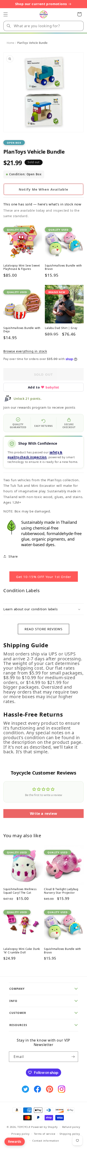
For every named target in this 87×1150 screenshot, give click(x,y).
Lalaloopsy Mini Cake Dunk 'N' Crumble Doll (21, 950)
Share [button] (13, 556)
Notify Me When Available (43, 189)
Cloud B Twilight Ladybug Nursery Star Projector (61, 890)
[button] (5, 14)
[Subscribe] (73, 1056)
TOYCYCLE (24, 1127)
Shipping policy (70, 1133)
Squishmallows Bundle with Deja (21, 329)
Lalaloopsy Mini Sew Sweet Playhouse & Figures (21, 267)
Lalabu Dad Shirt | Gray (61, 328)
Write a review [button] (43, 813)
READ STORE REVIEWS (43, 629)
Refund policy (71, 1127)
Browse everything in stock (25, 351)
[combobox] (43, 26)
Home (10, 43)
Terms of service (44, 1133)
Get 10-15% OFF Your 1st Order (43, 576)
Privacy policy (20, 1133)
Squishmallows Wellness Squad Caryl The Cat (20, 890)
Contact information (45, 1140)
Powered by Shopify (44, 1127)
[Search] (9, 25)
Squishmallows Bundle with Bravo (63, 267)
